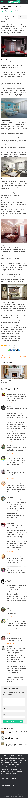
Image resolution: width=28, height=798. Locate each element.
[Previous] (1, 374)
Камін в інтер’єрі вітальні (7, 380)
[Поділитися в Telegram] (19, 350)
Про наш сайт (8, 793)
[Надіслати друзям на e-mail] (16, 350)
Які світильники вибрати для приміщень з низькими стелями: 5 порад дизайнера (16, 744)
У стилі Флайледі (22, 356)
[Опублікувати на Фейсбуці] (11, 350)
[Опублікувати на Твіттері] (14, 350)
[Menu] (2, 2)
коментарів (8, 734)
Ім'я (4, 708)
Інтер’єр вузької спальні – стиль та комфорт (16, 732)
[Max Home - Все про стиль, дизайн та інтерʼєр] (14, 2)
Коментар (6, 696)
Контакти (5, 794)
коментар (7, 747)
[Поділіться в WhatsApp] (9, 350)
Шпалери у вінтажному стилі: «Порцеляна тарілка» (14, 737)
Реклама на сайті (18, 793)
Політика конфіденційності (17, 794)
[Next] (26, 374)
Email (4, 714)
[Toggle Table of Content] (24, 17)
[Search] (26, 2)
